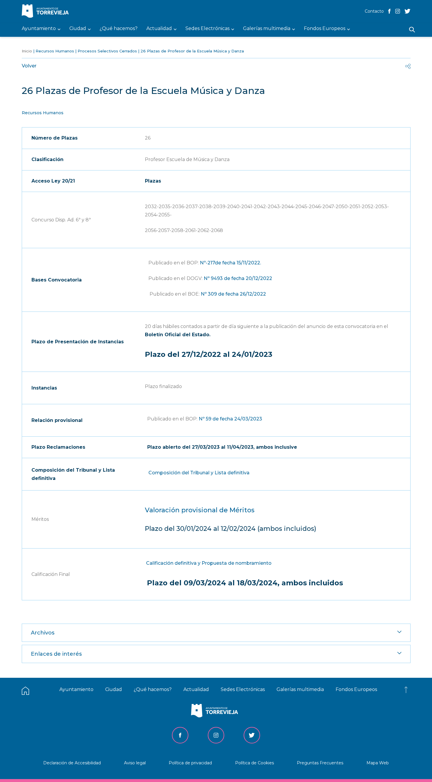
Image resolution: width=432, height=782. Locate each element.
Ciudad (113, 689)
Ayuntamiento (76, 689)
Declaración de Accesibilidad (72, 763)
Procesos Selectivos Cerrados (107, 51)
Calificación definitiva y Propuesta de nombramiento (209, 563)
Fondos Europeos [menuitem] (324, 28)
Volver (29, 66)
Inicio (27, 51)
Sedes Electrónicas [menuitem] (207, 28)
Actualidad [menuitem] (159, 28)
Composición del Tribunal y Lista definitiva (199, 473)
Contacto (374, 11)
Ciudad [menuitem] (77, 28)
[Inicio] (47, 11)
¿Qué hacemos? (153, 689)
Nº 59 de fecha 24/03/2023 (230, 419)
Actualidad (196, 689)
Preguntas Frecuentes (320, 763)
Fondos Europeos (356, 689)
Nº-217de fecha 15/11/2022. (230, 263)
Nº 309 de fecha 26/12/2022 (234, 294)
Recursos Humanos (55, 51)
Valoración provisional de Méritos (199, 510)
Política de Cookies (254, 763)
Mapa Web (377, 763)
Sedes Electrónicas (243, 689)
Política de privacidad (190, 763)
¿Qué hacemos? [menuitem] (119, 28)
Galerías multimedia (300, 689)
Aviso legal (135, 763)
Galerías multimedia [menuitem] (266, 28)
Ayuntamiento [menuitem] (39, 28)
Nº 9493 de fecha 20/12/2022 (238, 278)
